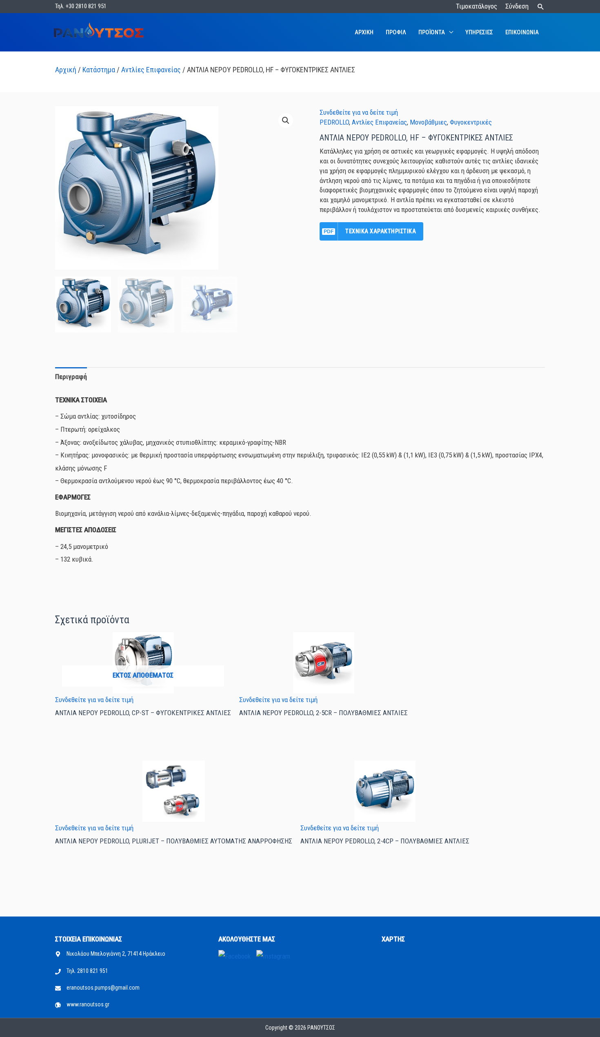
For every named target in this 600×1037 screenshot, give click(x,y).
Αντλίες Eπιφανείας (151, 69)
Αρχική (65, 69)
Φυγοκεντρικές (471, 122)
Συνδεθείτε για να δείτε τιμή (359, 112)
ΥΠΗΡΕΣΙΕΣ (479, 32)
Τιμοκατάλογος (476, 6)
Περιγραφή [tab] (71, 376)
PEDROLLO (334, 122)
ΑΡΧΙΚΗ (364, 32)
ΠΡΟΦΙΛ (396, 32)
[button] (541, 6)
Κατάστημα (98, 69)
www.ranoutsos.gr (88, 1004)
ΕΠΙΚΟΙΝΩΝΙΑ (522, 32)
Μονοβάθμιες (428, 122)
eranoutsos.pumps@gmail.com (103, 987)
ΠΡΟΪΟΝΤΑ (431, 32)
